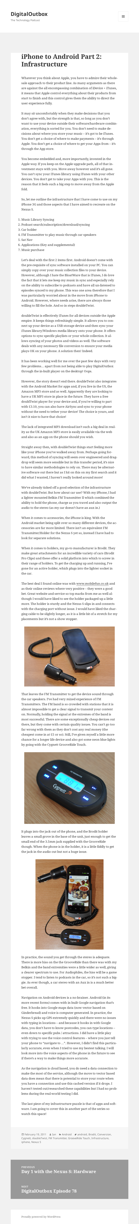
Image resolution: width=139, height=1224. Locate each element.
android (82, 1134)
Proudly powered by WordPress (40, 1216)
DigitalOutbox (29, 13)
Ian (54, 1134)
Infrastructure (100, 1138)
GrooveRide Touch (79, 1138)
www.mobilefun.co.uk (92, 583)
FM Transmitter (58, 1138)
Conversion (104, 1134)
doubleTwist (39, 1138)
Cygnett (26, 1138)
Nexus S (36, 1142)
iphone (25, 1142)
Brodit (92, 1134)
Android (67, 1134)
